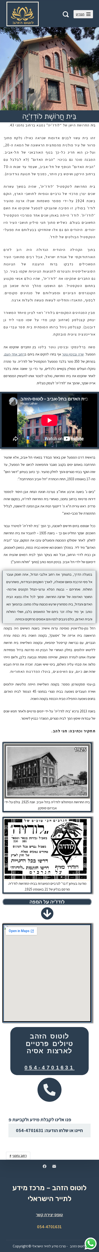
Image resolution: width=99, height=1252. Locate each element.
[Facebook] (44, 1166)
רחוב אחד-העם (15, 354)
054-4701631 (49, 1068)
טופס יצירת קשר (49, 1214)
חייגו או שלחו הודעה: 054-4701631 (49, 1130)
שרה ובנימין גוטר (73, 354)
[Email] (54, 1166)
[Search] (66, 14)
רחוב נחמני (19, 1155)
